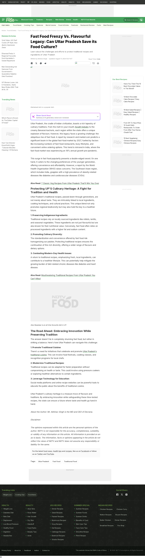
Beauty (29, 505)
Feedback (27, 550)
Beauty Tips (32, 532)
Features (39, 19)
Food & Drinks (63, 25)
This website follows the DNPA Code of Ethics (91, 550)
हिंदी (28, 2)
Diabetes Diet (8, 513)
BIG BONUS (104, 2)
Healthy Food (8, 528)
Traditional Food (70, 461)
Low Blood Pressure (10, 524)
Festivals (74, 25)
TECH (78, 2)
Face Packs (32, 528)
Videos (68, 19)
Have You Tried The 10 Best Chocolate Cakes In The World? (132, 86)
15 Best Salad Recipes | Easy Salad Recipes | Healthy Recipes (132, 112)
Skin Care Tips (81, 524)
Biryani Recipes (121, 515)
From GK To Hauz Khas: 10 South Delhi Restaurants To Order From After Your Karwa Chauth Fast (132, 127)
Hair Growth (32, 516)
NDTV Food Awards (88, 19)
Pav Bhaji (120, 525)
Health (75, 19)
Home (4, 30)
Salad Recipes (57, 513)
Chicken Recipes (106, 509)
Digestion (6, 532)
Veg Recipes (56, 505)
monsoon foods (27, 19)
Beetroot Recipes (58, 536)
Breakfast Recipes (107, 525)
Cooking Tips (20, 495)
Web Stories (59, 19)
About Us (17, 550)
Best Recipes (108, 25)
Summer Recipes (82, 509)
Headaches (7, 536)
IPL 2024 (34, 2)
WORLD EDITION (13, 2)
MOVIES (41, 2)
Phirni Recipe (81, 536)
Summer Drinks (81, 516)
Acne (29, 536)
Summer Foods (81, 513)
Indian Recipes (105, 505)
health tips (57, 451)
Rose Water (32, 513)
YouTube (50, 454)
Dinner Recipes (57, 509)
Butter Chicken (105, 520)
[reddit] (45, 63)
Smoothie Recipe (82, 532)
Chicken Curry (121, 509)
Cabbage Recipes (58, 532)
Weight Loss (7, 495)
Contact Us (46, 550)
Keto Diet (6, 516)
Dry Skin (31, 520)
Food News (17, 25)
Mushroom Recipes (59, 520)
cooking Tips (29, 25)
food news (47, 451)
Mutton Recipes (106, 515)
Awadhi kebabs (82, 127)
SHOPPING (113, 2)
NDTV (4, 2)
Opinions (39, 25)
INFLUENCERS (86, 2)
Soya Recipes (57, 524)
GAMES (95, 2)
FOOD (48, 2)
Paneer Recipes (58, 516)
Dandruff (31, 524)
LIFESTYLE (56, 2)
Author (36, 550)
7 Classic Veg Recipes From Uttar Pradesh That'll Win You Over (70, 183)
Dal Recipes (56, 528)
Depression (7, 520)
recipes (69, 451)
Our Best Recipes (119, 79)
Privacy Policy (6, 550)
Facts (99, 25)
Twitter (40, 454)
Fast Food (56, 461)
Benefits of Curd (82, 520)
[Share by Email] (93, 63)
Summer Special (82, 505)
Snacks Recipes (58, 539)
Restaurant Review (87, 25)
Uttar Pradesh (43, 461)
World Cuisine (51, 25)
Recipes (49, 19)
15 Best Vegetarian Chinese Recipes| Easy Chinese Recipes (132, 140)
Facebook (85, 451)
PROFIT (23, 2)
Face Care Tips (81, 528)
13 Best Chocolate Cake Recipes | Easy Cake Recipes (131, 99)
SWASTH (71, 2)
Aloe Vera (31, 509)
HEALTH (63, 2)
